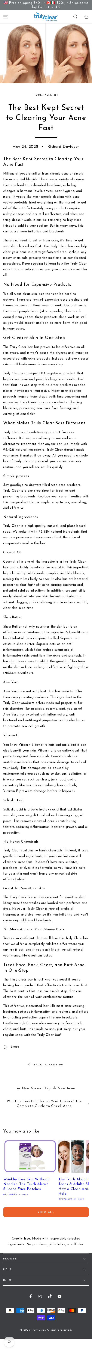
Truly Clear (11, 373)
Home (38, 95)
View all (46, 1212)
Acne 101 (50, 95)
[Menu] (5, 16)
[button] (75, 16)
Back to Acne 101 (49, 1065)
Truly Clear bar (21, 979)
